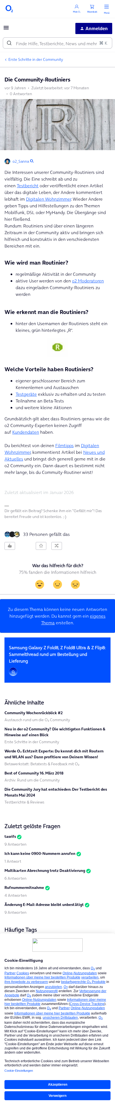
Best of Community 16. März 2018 (34, 773)
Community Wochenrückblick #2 (33, 713)
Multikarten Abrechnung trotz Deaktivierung (44, 870)
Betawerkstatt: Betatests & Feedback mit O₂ (41, 764)
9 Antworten (15, 844)
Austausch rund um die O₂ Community (37, 720)
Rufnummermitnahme (24, 887)
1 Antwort (12, 861)
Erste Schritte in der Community (35, 59)
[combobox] (57, 43)
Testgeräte (26, 394)
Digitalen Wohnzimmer (48, 199)
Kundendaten (25, 432)
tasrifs (10, 836)
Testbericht (28, 186)
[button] (6, 29)
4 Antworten (15, 895)
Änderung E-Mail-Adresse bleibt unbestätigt (44, 904)
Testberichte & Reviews (24, 802)
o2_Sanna (21, 161)
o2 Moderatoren (88, 281)
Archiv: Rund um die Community (32, 780)
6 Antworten (15, 878)
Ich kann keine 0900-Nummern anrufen (39, 853)
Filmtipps (64, 445)
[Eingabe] (9, 43)
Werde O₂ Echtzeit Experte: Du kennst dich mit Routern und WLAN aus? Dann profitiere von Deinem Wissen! (54, 754)
